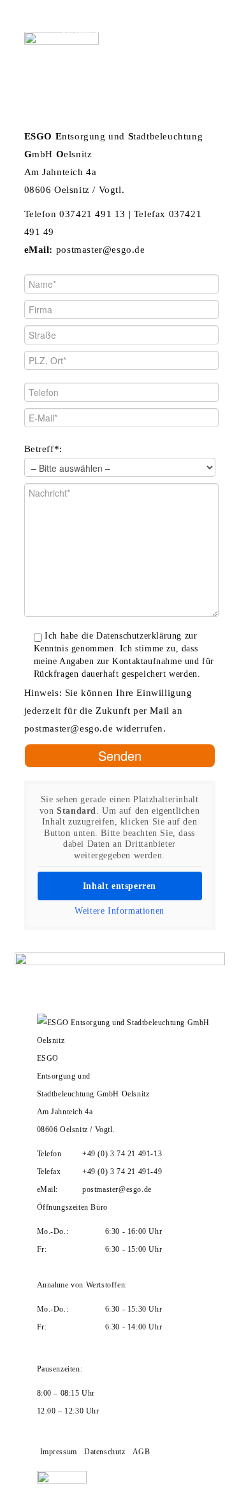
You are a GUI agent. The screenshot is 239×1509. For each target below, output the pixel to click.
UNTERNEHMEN (93, 29)
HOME (18, 29)
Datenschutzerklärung (139, 636)
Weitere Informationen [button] (119, 911)
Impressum (58, 1451)
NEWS (176, 52)
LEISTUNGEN (33, 52)
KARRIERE (114, 52)
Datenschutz (105, 1451)
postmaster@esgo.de (68, 728)
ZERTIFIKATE (186, 29)
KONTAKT (26, 74)
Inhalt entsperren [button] (119, 886)
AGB (141, 1451)
